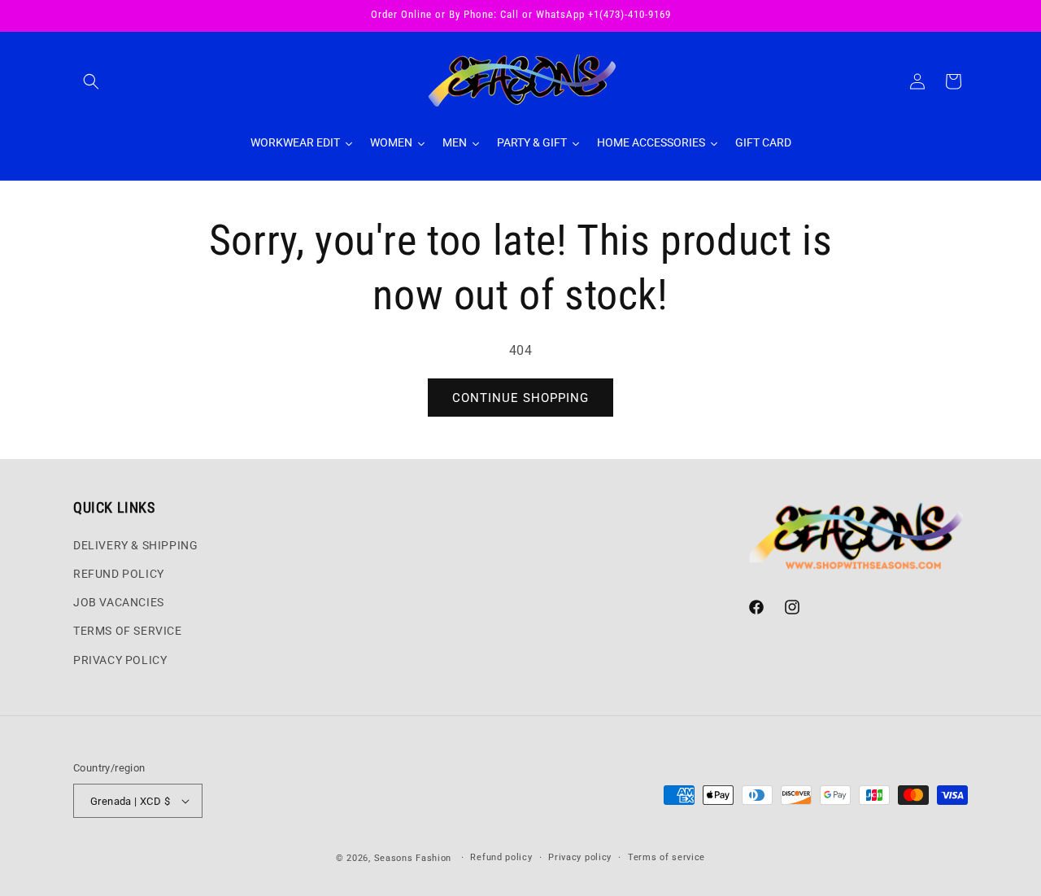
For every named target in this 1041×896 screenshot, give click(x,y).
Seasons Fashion (413, 858)
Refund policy (501, 857)
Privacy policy (580, 857)
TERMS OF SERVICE (127, 630)
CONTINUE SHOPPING (520, 398)
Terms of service (666, 857)
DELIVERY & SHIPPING (135, 545)
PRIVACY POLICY (120, 660)
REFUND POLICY (118, 573)
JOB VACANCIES (118, 602)
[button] (91, 81)
